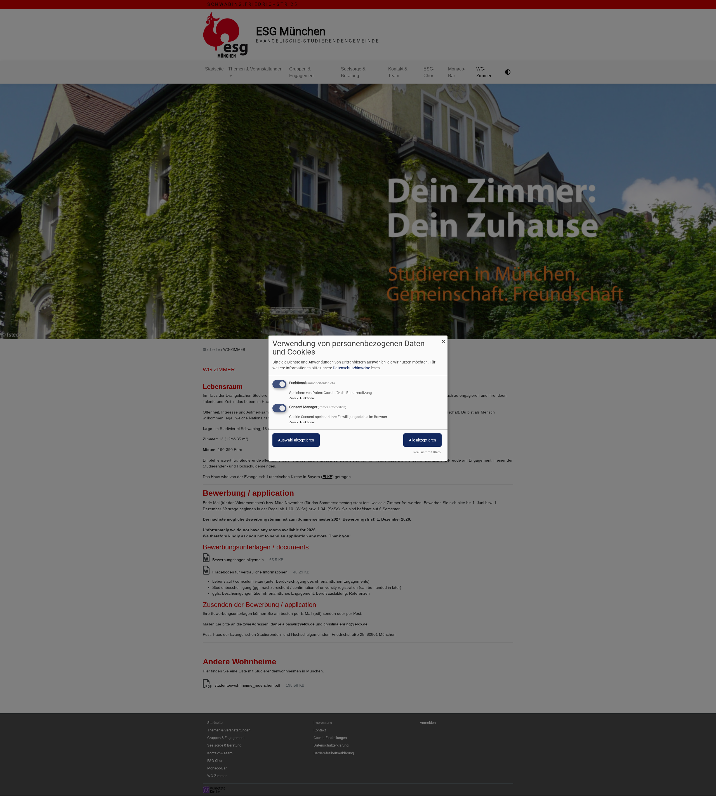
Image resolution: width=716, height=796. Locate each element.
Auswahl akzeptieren (296, 440)
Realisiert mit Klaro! (427, 452)
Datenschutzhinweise (351, 368)
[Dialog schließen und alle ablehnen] (443, 338)
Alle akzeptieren (422, 440)
